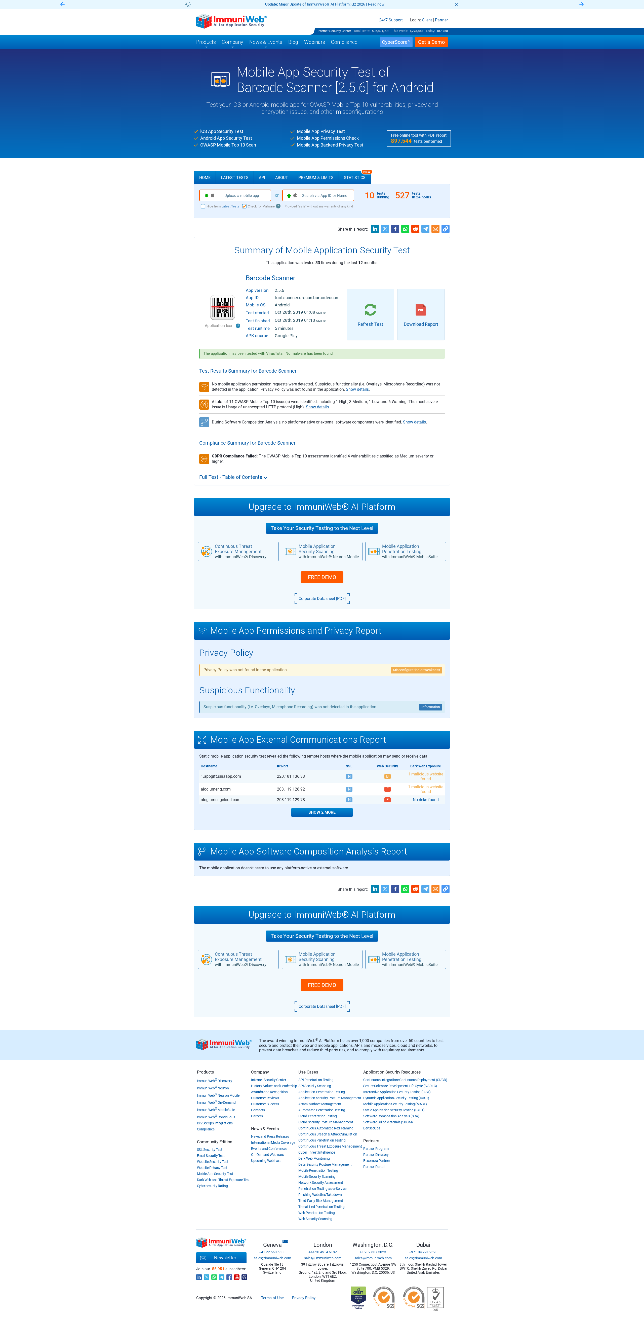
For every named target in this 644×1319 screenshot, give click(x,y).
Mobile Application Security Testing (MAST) (395, 1104)
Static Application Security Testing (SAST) (393, 1110)
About (281, 177)
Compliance (206, 1129)
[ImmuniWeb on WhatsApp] (214, 1275)
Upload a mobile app (241, 195)
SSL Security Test (209, 1150)
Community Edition (214, 1141)
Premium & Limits (316, 177)
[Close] (456, 4)
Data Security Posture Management (324, 1164)
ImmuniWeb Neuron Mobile (218, 1095)
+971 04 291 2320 (423, 1252)
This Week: (400, 31)
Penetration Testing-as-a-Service (322, 1189)
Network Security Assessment (320, 1183)
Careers (257, 1116)
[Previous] (62, 4)
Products (205, 1072)
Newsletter (225, 1257)
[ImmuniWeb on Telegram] (221, 1275)
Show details (357, 389)
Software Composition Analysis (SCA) (391, 1116)
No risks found (426, 799)
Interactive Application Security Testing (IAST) (397, 1092)
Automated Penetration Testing (321, 1110)
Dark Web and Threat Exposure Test (223, 1180)
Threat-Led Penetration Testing (321, 1207)
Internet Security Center (334, 31)
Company (260, 1072)
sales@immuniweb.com (272, 1258)
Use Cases (308, 1072)
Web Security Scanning (315, 1219)
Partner (441, 20)
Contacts (258, 1110)
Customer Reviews (265, 1098)
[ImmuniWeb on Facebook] (229, 1275)
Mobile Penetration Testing (318, 1170)
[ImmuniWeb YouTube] (236, 1275)
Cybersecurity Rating (212, 1186)
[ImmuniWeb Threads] (244, 1275)
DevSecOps (371, 1128)
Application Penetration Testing (321, 1092)
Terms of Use (272, 1298)
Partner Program (376, 1149)
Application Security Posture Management (329, 1098)
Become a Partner (376, 1161)
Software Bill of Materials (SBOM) (388, 1122)
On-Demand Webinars (267, 1155)
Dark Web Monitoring (314, 1158)
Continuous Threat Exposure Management (330, 1146)
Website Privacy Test (212, 1168)
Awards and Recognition (269, 1092)
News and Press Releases (270, 1136)
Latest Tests (235, 177)
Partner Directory (376, 1155)
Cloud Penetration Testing (317, 1116)
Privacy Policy (303, 1298)
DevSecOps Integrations (215, 1123)
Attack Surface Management (319, 1104)
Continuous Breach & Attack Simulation (327, 1134)
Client (427, 20)
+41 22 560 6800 (272, 1252)
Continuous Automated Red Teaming (325, 1128)
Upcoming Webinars (266, 1161)
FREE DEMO (322, 577)
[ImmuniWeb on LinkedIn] (199, 1275)
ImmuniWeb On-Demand (216, 1102)
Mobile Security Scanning (317, 1176)
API (262, 177)
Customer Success (265, 1104)
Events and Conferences (269, 1149)
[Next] (581, 4)
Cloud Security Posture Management (325, 1122)
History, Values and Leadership (274, 1086)
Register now (382, 4)
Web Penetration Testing (316, 1213)
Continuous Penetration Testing (321, 1140)
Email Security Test (211, 1156)
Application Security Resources (392, 1072)
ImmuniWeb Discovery (214, 1081)
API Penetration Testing (315, 1080)
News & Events (265, 1128)
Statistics (357, 175)
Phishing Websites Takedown (320, 1195)
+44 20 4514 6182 (322, 1252)
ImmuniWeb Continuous (216, 1117)
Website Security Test (212, 1162)
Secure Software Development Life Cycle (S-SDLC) (400, 1086)
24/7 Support (391, 20)
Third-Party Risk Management (320, 1201)
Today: (430, 31)
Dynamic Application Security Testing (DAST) (396, 1098)
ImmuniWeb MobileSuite (216, 1110)
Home (205, 177)
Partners (371, 1140)
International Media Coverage (273, 1142)
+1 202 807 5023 (373, 1252)
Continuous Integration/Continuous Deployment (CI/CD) (405, 1080)
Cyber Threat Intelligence (316, 1152)
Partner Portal (373, 1167)
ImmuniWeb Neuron (213, 1088)
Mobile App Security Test (215, 1174)
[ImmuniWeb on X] (206, 1275)
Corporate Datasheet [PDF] (322, 598)
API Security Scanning (314, 1086)
